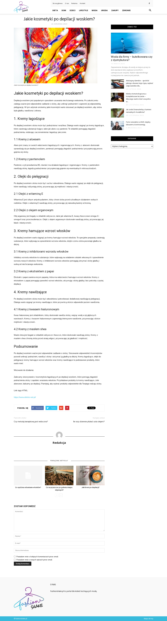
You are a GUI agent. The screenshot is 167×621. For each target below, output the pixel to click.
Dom (64, 10)
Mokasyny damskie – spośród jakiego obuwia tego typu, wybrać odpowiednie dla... (139, 83)
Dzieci (72, 10)
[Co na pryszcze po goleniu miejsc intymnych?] (59, 475)
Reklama (74, 3)
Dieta (55, 10)
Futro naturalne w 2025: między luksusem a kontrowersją (138, 123)
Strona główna (57, 3)
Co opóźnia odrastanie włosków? (28, 487)
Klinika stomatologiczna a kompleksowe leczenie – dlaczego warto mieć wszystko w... (138, 97)
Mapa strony (148, 618)
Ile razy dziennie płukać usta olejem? (89, 421)
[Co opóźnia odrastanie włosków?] (28, 475)
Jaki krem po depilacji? (90, 487)
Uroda (104, 10)
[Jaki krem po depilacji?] (90, 475)
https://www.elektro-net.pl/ (25, 397)
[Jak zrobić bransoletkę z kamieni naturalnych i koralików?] (117, 113)
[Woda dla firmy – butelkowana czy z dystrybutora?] (132, 43)
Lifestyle (83, 10)
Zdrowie (126, 10)
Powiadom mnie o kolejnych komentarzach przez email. (37, 557)
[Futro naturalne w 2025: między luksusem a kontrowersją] (117, 125)
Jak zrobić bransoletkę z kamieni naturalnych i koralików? (138, 111)
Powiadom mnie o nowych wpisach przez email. (34, 560)
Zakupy (114, 10)
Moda (94, 10)
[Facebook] (149, 3)
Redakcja (59, 443)
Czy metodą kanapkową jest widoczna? (31, 421)
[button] (150, 10)
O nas (67, 3)
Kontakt (82, 3)
